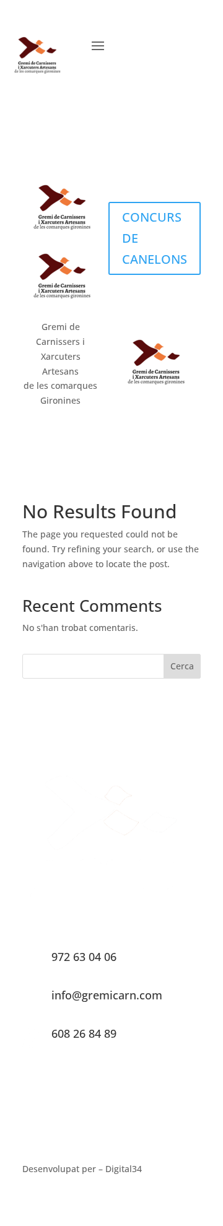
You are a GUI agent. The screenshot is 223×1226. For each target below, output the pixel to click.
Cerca (182, 666)
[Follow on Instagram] (170, 44)
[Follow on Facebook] (144, 44)
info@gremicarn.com (106, 995)
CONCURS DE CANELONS (154, 238)
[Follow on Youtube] (196, 44)
